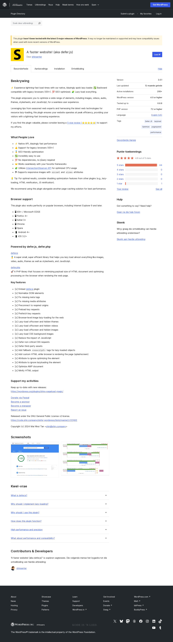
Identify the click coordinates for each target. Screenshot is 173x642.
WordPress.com (142, 597)
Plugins (45, 605)
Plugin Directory (18, 13)
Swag (107, 609)
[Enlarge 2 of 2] (105, 445)
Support (76, 601)
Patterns (45, 609)
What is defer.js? (19, 495)
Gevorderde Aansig (126, 140)
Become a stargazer (21, 405)
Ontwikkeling (77, 68)
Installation (59, 68)
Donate (107, 605)
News (13, 601)
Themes (45, 601)
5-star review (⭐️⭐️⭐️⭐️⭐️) (81, 122)
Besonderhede (21, 68)
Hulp (160, 68)
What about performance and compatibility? (33, 538)
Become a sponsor (20, 401)
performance (156, 132)
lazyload (157, 121)
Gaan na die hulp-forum (128, 212)
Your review (122, 189)
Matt (137, 601)
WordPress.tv (79, 609)
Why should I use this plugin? (25, 512)
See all (159, 189)
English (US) (156, 115)
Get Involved (109, 597)
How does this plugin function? (26, 521)
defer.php (15, 267)
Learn (74, 597)
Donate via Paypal (20, 397)
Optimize (145, 127)
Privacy (14, 609)
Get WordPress (160, 5)
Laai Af (157, 54)
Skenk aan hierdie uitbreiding (131, 239)
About (13, 597)
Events (106, 601)
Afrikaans (41, 625)
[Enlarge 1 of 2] (55, 445)
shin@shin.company (56, 426)
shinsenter (37, 56)
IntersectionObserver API (38, 168)
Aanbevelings (41, 68)
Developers (77, 605)
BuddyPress (140, 609)
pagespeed (156, 127)
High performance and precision (27, 529)
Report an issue (18, 409)
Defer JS (148, 121)
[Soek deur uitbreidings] (39, 23)
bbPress (139, 605)
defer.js (14, 253)
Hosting (14, 605)
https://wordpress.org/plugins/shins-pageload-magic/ (37, 391)
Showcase (46, 597)
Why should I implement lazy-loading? (29, 504)
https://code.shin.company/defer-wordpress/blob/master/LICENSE (44, 420)
